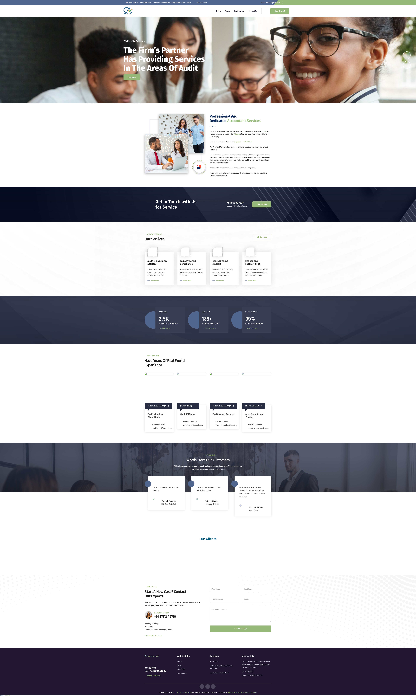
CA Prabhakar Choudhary (253, 416)
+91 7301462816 (222, 421)
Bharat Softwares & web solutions (242, 692)
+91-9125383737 (190, 424)
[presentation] (407, 65)
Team (227, 11)
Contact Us (252, 11)
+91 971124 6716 (201, 3)
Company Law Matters (219, 672)
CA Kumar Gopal (222, 414)
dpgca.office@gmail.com (270, 3)
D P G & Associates (183, 692)
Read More (155, 281)
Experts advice (154, 676)
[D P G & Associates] (128, 11)
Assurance (214, 661)
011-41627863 (247, 671)
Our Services (239, 11)
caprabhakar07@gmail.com (259, 428)
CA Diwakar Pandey (158, 414)
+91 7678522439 (255, 424)
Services (180, 669)
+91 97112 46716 (156, 421)
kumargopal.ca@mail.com (226, 425)
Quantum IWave (7, 695)
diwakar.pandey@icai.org (161, 425)
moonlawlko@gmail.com (193, 428)
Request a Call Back (154, 636)
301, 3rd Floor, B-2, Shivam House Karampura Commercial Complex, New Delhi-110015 (256, 664)
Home (218, 11)
